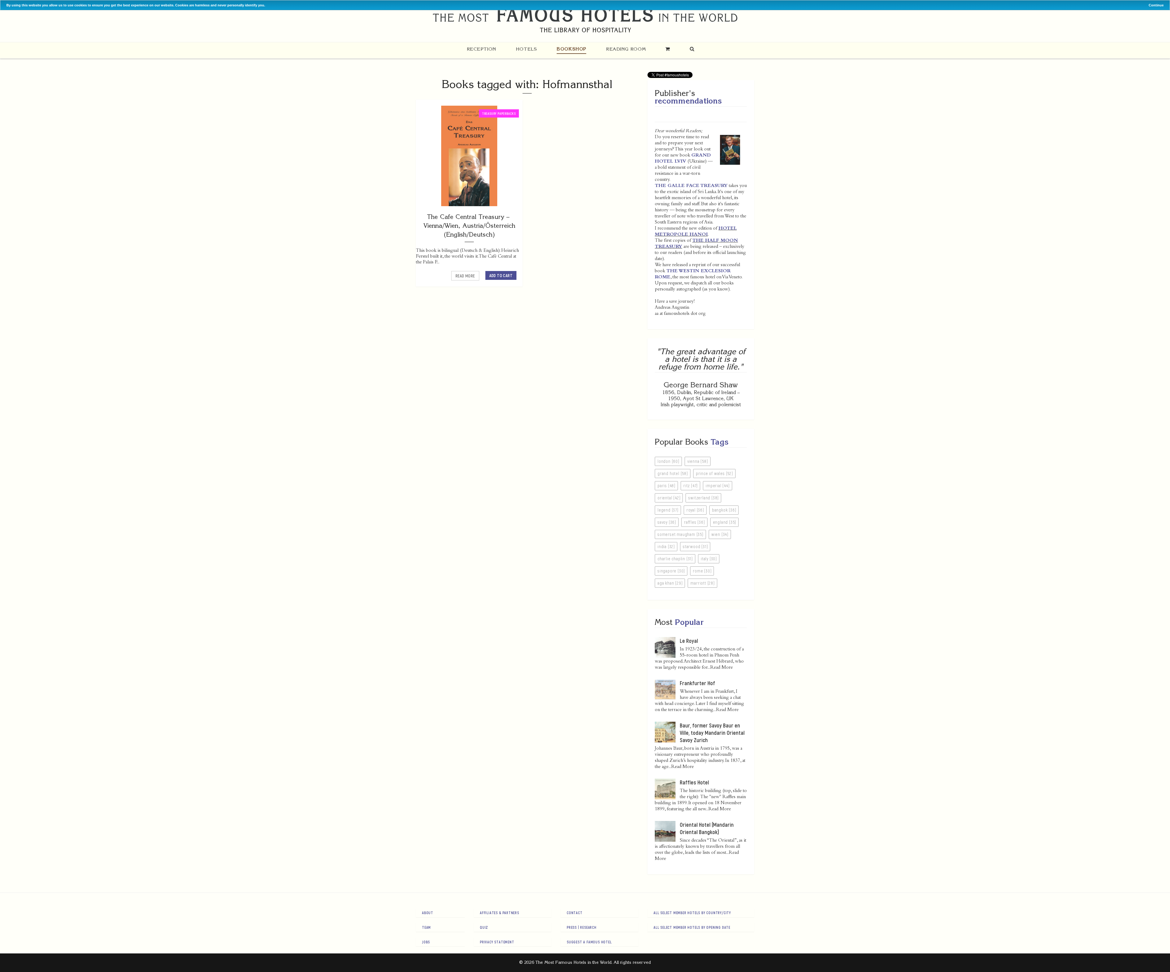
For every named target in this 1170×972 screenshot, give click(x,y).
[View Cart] (667, 48)
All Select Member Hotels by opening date (692, 927)
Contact (575, 912)
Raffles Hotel (694, 782)
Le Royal (689, 640)
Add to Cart (500, 275)
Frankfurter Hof (697, 683)
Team (426, 927)
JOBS (426, 942)
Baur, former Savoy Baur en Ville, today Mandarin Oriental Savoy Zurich (712, 732)
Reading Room (626, 49)
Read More (465, 275)
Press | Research (582, 927)
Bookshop (571, 49)
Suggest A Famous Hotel (589, 942)
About (427, 912)
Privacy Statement (497, 942)
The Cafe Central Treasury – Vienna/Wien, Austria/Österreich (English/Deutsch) (469, 225)
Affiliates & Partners (499, 912)
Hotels (526, 49)
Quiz (484, 927)
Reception (481, 49)
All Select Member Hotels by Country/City (692, 912)
